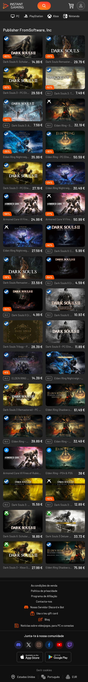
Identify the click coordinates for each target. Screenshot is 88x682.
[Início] (13, 6)
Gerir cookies (44, 670)
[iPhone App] (30, 657)
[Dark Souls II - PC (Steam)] (65, 331)
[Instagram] (39, 645)
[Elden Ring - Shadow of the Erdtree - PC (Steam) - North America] (65, 426)
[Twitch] (69, 645)
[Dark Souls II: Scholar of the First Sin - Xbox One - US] (23, 521)
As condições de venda (44, 585)
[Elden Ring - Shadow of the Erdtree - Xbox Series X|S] (65, 110)
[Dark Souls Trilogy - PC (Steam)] (23, 331)
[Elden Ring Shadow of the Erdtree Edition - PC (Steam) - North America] (65, 395)
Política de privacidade (44, 590)
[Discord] (18, 645)
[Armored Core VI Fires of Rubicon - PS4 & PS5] (23, 458)
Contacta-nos (44, 601)
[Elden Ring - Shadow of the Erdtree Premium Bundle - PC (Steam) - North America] (23, 426)
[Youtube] (59, 645)
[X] (29, 645)
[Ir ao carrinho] (71, 6)
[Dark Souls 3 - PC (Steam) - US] (23, 173)
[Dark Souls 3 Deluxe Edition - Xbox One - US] (65, 521)
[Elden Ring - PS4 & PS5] (65, 458)
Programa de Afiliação (44, 596)
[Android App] (58, 657)
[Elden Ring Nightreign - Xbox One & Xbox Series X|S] (23, 235)
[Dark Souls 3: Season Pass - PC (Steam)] (23, 489)
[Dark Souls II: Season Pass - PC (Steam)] (65, 299)
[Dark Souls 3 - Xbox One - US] (23, 552)
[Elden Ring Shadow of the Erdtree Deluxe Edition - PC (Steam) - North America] (65, 552)
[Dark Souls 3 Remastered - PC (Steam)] (23, 395)
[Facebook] (49, 645)
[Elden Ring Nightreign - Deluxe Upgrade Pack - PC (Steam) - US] (65, 363)
